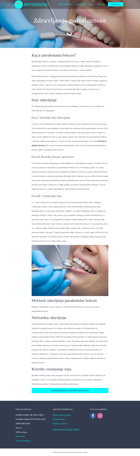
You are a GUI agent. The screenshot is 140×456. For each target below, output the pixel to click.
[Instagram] (100, 416)
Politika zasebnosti (60, 423)
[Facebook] (93, 416)
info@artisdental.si (23, 440)
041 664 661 (20, 436)
